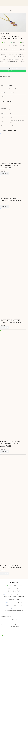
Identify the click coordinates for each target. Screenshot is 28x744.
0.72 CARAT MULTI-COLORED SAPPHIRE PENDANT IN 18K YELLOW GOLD (11, 165)
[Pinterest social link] (7, 78)
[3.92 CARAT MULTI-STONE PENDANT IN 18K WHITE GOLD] (13, 506)
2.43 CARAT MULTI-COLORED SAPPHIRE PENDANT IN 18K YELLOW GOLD (11, 443)
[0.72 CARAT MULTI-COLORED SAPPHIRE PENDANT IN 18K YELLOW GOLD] (13, 145)
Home (2, 11)
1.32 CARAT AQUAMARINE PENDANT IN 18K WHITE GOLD (11, 199)
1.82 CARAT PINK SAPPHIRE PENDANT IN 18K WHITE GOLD (11, 321)
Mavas (19, 632)
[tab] (13, 82)
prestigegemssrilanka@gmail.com (14, 610)
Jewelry (8, 11)
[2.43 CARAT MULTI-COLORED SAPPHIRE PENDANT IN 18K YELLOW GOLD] (13, 383)
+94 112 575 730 (18, 605)
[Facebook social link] (4, 78)
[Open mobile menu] (1, 2)
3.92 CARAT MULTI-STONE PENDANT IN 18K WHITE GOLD (11, 566)
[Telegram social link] (11, 78)
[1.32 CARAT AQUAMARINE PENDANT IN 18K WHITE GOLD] (13, 184)
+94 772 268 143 (18, 602)
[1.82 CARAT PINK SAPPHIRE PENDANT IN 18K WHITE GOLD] (13, 261)
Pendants (13, 11)
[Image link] (13, 688)
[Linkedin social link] (9, 78)
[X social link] (6, 78)
